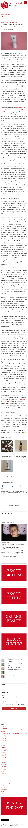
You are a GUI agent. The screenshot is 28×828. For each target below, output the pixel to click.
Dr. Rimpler (11, 491)
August (5, 728)
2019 (4, 757)
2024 (4, 749)
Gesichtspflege (5, 22)
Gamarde (16, 491)
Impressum (3, 780)
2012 (4, 769)
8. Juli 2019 (3, 29)
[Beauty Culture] (14, 650)
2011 (4, 771)
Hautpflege (3, 492)
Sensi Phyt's (3, 493)
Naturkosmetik (13, 22)
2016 (4, 762)
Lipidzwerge (8, 492)
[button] (5, 486)
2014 (4, 766)
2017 (4, 761)
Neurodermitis (19, 492)
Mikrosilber (13, 492)
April (4, 740)
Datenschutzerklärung (17, 704)
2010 (4, 773)
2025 (4, 747)
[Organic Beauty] (14, 627)
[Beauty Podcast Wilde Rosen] (14, 814)
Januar (5, 745)
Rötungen (25, 492)
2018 (4, 759)
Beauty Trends (4, 13)
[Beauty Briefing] (14, 581)
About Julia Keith (4, 785)
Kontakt (2, 793)
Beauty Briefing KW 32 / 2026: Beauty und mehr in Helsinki (14, 733)
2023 (4, 750)
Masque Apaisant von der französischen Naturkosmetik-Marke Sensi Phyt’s (13, 110)
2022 (4, 752)
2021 (4, 754)
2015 (4, 764)
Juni (4, 736)
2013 (4, 768)
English (2, 791)
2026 (4, 726)
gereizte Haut (21, 491)
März (4, 742)
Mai (4, 738)
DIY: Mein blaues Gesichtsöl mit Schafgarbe (17, 672)
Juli (4, 735)
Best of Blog (3, 787)
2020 (4, 755)
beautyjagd (10, 29)
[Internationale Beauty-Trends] (14, 604)
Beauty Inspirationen (6, 14)
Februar (5, 743)
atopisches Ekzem (4, 491)
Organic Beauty (4, 16)
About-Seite (14, 555)
